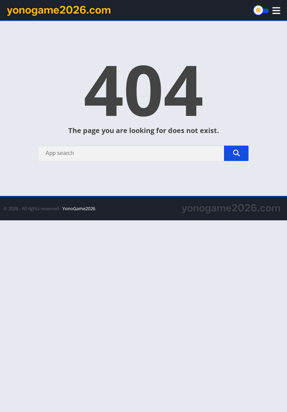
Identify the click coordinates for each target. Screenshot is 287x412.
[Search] (236, 153)
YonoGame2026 (78, 208)
